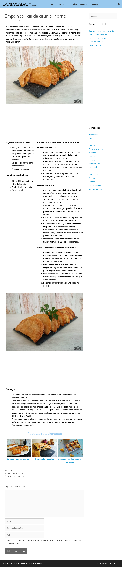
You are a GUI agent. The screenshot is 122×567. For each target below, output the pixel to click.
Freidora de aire (96, 149)
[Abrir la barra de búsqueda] (119, 4)
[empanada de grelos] (44, 448)
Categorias (62, 4)
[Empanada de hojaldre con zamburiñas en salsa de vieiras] (19, 448)
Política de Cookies (18, 563)
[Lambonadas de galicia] (24, 4)
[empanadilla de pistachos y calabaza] (70, 448)
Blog (75, 4)
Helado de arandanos (15, 473)
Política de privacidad (34, 563)
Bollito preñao (95, 45)
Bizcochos (93, 134)
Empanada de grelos (44, 459)
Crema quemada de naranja (101, 30)
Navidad (93, 167)
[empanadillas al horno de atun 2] (44, 75)
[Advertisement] (44, 121)
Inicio (53, 4)
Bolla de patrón (96, 41)
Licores (92, 160)
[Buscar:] (103, 15)
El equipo (94, 4)
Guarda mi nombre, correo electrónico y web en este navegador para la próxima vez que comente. (44, 542)
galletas (92, 152)
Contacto (83, 4)
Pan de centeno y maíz (99, 34)
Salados (10, 471)
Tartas (92, 181)
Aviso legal (6, 563)
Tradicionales (95, 185)
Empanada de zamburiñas (18, 459)
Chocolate (93, 145)
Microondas (94, 163)
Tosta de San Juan (97, 38)
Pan (90, 170)
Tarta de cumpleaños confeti (17, 476)
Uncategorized (95, 189)
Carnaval (93, 141)
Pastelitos (93, 174)
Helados (92, 156)
